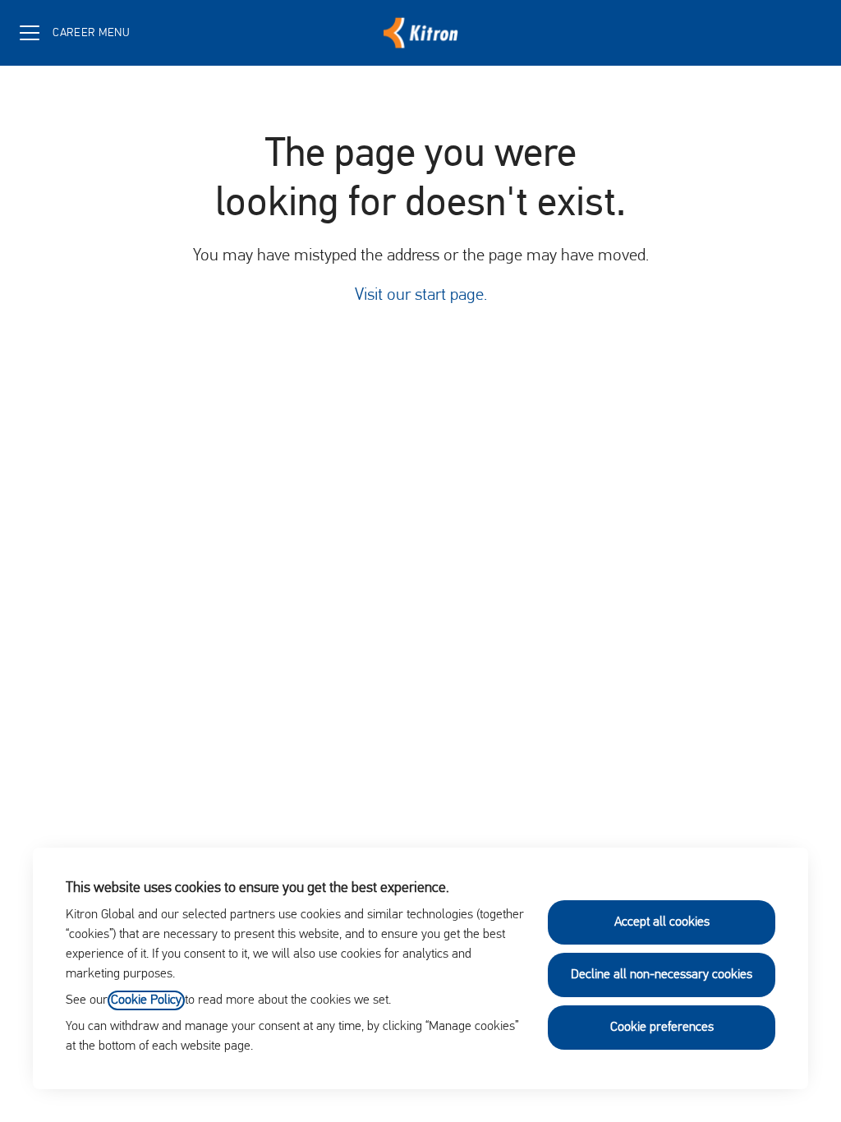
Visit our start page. (421, 295)
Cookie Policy (146, 1000)
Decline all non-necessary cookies (661, 975)
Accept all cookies (662, 922)
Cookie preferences (662, 1027)
